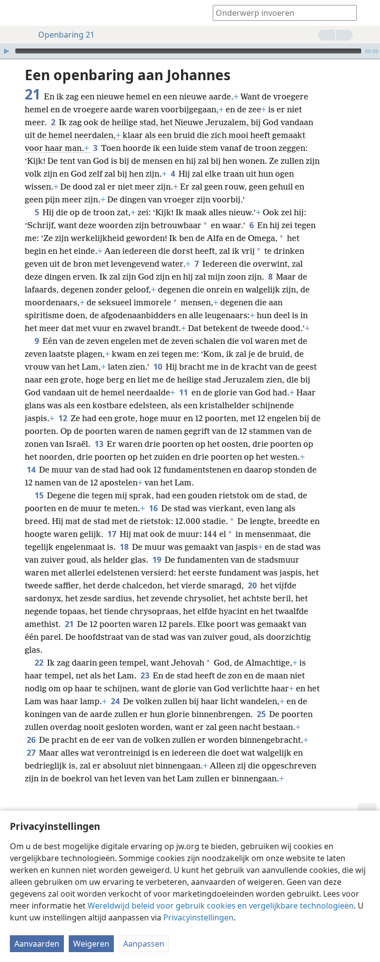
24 (116, 701)
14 (32, 469)
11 (184, 392)
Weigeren (91, 943)
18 (125, 546)
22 (40, 662)
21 (70, 624)
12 (63, 418)
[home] (15, 13)
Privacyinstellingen (198, 917)
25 (262, 714)
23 (146, 675)
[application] (190, 51)
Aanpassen (143, 943)
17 (112, 534)
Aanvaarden (36, 943)
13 (100, 443)
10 (158, 366)
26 (32, 739)
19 (157, 559)
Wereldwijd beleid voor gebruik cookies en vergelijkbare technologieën (221, 905)
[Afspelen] (6, 51)
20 (253, 585)
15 (40, 495)
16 (154, 508)
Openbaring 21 (66, 34)
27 (32, 752)
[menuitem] (15, 13)
